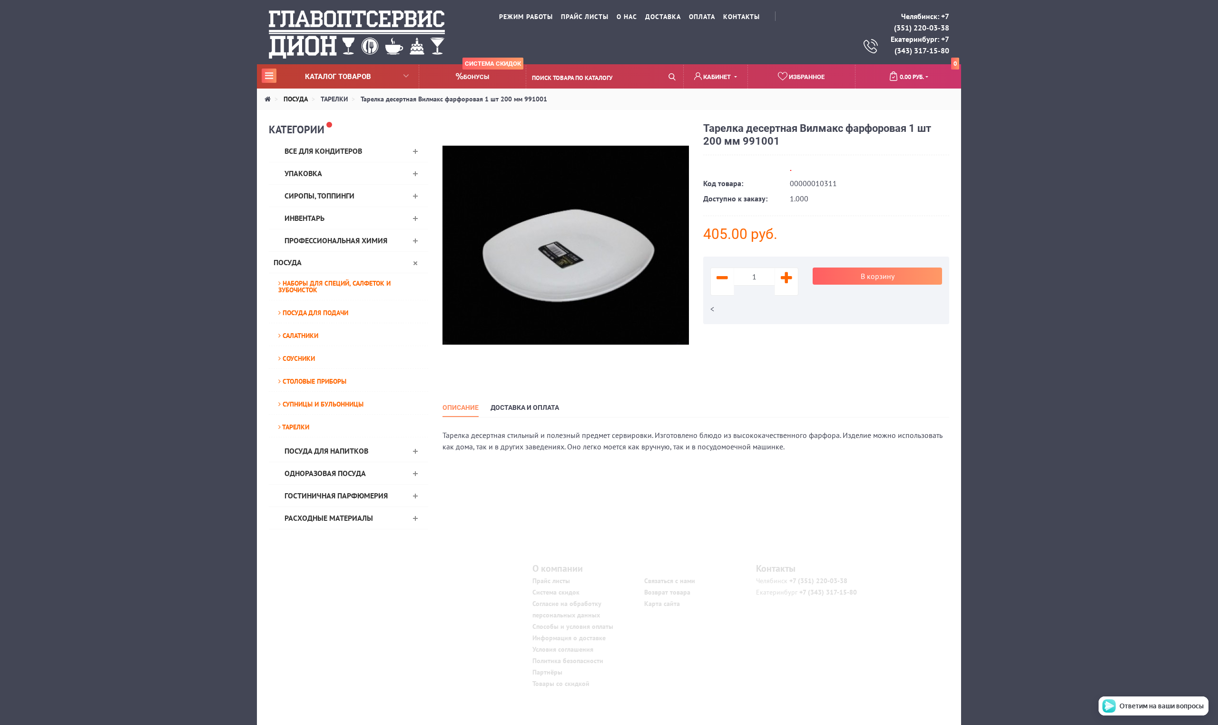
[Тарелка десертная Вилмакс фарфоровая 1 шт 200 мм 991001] (565, 244)
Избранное (806, 76)
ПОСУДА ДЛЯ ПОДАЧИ (314, 312)
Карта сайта (662, 603)
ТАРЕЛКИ (295, 427)
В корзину (877, 276)
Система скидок (556, 592)
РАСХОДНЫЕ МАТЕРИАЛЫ (329, 518)
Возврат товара (667, 592)
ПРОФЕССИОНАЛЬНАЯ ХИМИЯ (336, 240)
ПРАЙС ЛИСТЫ (585, 16)
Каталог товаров (318, 76)
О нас (627, 16)
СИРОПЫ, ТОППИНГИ (319, 195)
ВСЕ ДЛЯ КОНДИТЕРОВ (323, 151)
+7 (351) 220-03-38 (817, 580)
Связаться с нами (669, 580)
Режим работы (526, 16)
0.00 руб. (928, 73)
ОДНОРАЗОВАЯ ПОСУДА (325, 473)
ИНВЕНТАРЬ (304, 218)
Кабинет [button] (717, 76)
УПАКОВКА (303, 173)
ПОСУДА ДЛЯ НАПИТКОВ (326, 451)
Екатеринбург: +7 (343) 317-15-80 (920, 44)
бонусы (492, 72)
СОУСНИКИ (298, 358)
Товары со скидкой (560, 683)
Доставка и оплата (525, 407)
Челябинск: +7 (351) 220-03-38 (921, 21)
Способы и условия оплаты (572, 626)
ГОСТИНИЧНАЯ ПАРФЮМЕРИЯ (336, 495)
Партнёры (547, 672)
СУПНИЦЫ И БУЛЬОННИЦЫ (322, 404)
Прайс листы (551, 580)
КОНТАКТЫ (741, 16)
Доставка (663, 16)
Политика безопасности (567, 660)
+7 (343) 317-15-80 (827, 592)
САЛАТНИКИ (299, 335)
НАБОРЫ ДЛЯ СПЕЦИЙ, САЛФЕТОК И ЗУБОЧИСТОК (334, 286)
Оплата (702, 16)
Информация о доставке (569, 638)
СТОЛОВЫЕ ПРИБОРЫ (313, 381)
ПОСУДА (288, 262)
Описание (460, 407)
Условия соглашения (562, 649)
